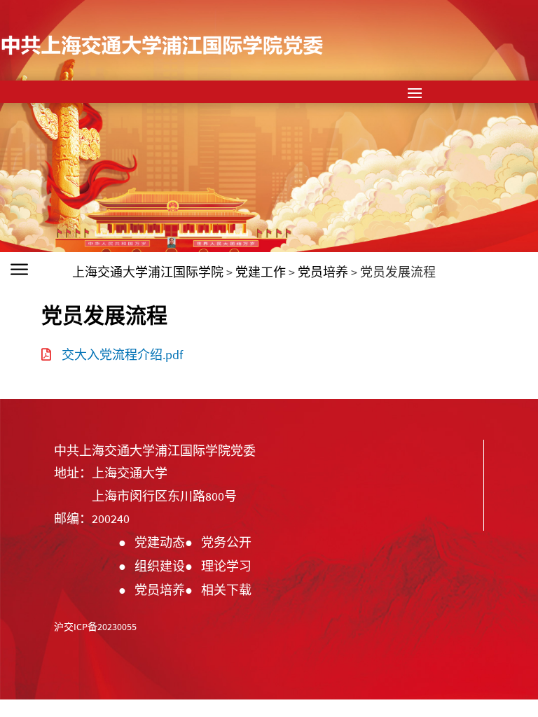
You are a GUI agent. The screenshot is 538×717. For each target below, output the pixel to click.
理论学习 (226, 566)
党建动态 (159, 542)
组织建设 (159, 566)
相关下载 (226, 590)
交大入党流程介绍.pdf (122, 355)
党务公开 (226, 542)
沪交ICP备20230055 (95, 626)
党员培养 (159, 590)
